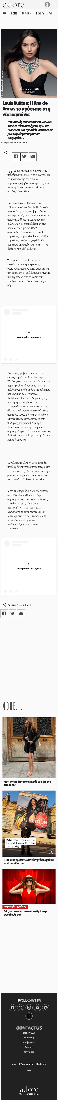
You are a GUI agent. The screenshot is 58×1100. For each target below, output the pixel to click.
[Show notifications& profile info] (55, 4)
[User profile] (47, 4)
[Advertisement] (29, 659)
